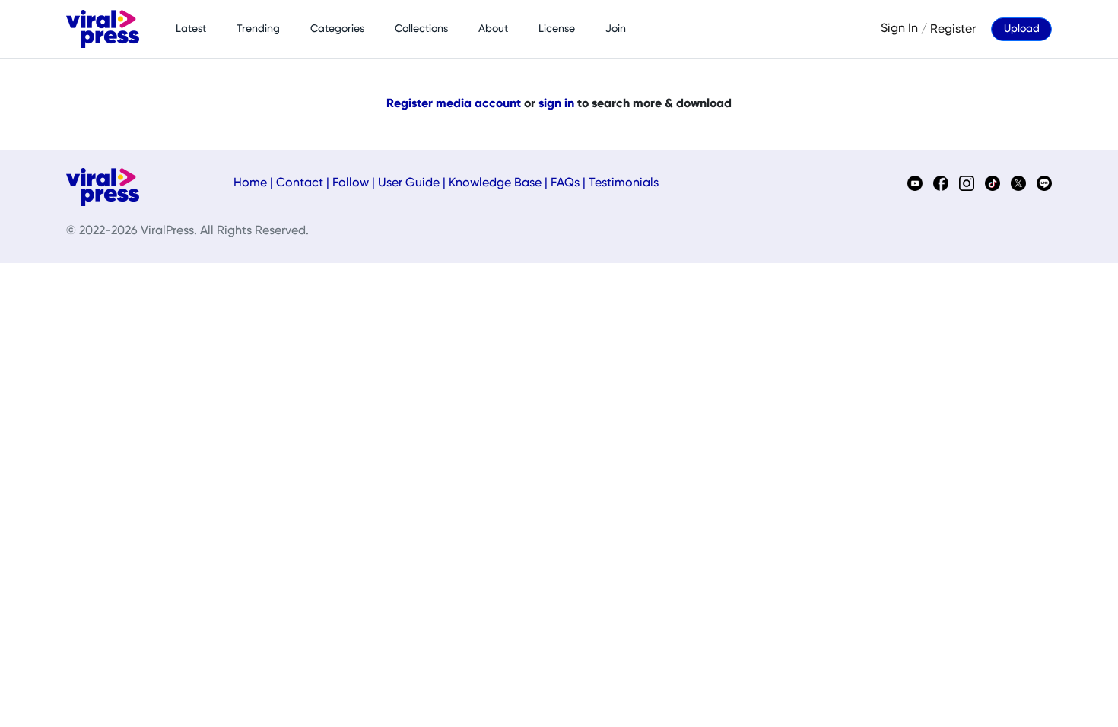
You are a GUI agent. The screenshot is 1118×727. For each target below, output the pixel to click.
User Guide (409, 183)
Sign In (899, 29)
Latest (191, 29)
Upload (1022, 29)
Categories (337, 29)
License (556, 29)
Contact (299, 183)
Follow (350, 183)
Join (615, 29)
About (493, 29)
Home (250, 183)
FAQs (565, 183)
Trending (258, 29)
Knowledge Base (495, 183)
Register (953, 29)
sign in (556, 104)
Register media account (453, 104)
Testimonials (624, 183)
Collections (421, 29)
